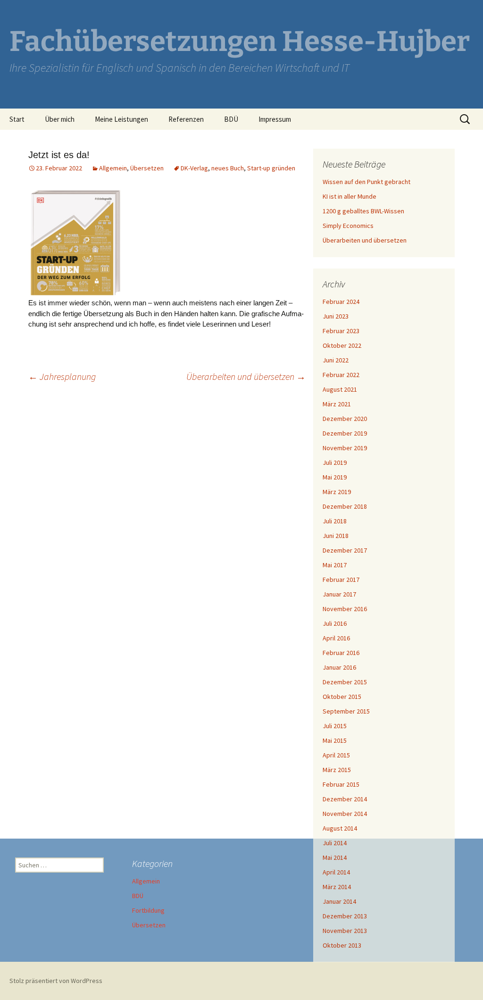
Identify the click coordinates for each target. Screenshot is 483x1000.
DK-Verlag (194, 168)
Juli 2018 (335, 521)
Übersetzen (147, 168)
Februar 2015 (341, 784)
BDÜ (231, 119)
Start (17, 119)
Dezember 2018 (345, 506)
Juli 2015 (335, 726)
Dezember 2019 (345, 433)
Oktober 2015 (342, 696)
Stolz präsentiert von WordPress (55, 980)
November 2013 (345, 930)
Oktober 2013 (342, 945)
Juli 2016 (335, 623)
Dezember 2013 (345, 916)
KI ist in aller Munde (349, 196)
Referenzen (186, 119)
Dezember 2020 (345, 418)
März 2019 (337, 491)
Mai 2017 (335, 565)
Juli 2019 (335, 462)
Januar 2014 (339, 901)
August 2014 (340, 828)
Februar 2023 (341, 331)
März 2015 (337, 769)
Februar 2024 (341, 301)
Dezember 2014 (345, 799)
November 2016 (345, 609)
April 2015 (336, 755)
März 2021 (337, 404)
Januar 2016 (339, 667)
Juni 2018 (336, 535)
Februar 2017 (341, 579)
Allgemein (113, 168)
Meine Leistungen (121, 119)
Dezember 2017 (345, 550)
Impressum (274, 119)
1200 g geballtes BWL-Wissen (363, 211)
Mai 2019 (335, 477)
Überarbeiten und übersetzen (246, 376)
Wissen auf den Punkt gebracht (366, 181)
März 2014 (337, 886)
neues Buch (227, 168)
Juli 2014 (335, 843)
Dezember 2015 (345, 682)
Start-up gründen (271, 168)
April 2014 (336, 872)
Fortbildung (148, 910)
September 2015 (346, 711)
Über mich (60, 119)
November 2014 (345, 813)
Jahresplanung (62, 376)
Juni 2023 (336, 316)
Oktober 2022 (342, 345)
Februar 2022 (341, 374)
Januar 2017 (339, 594)
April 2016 (336, 638)
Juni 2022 (336, 360)
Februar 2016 (341, 652)
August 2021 (340, 389)
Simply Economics (348, 225)
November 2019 (345, 448)
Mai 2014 (335, 857)
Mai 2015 (335, 740)
